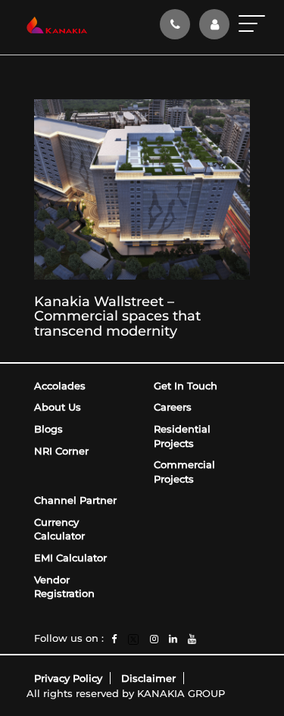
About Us (57, 407)
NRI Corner (61, 451)
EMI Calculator (70, 558)
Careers (173, 407)
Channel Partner (75, 500)
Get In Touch (185, 386)
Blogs (48, 429)
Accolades (60, 386)
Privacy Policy (68, 678)
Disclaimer (148, 678)
